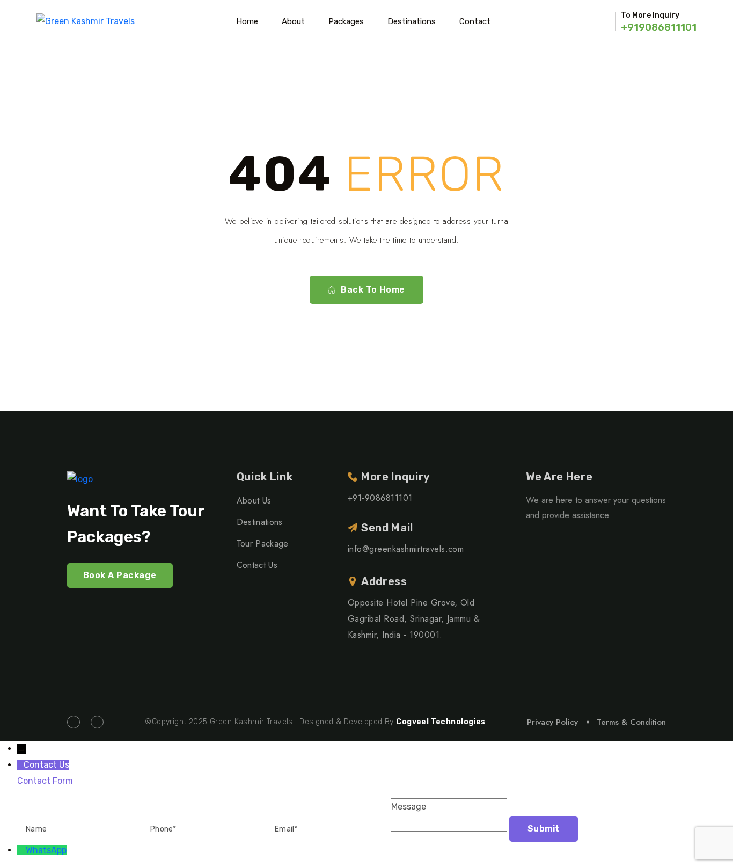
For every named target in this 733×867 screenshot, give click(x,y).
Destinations (411, 21)
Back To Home (373, 290)
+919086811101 (659, 27)
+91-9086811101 (380, 498)
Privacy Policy (552, 722)
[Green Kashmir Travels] (85, 21)
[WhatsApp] (21, 850)
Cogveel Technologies (440, 721)
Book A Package (120, 575)
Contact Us (257, 565)
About (293, 21)
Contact (474, 21)
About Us (254, 500)
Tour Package (263, 543)
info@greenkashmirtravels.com (406, 549)
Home (247, 21)
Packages (346, 21)
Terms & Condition (631, 722)
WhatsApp (46, 850)
